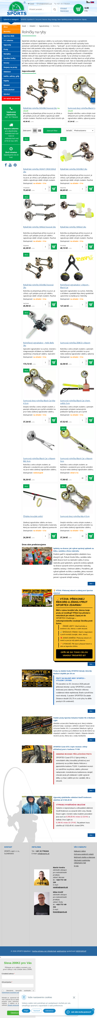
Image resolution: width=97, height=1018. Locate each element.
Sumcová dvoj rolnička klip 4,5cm (75, 516)
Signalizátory (44, 26)
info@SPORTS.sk (45, 3)
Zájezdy (84, 19)
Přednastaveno (80, 130)
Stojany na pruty (10, 67)
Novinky (7, 31)
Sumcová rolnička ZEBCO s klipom (75, 342)
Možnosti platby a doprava (84, 857)
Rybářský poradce (67, 19)
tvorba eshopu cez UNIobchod (44, 951)
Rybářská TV (31, 19)
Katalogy (54, 19)
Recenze (44, 19)
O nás (76, 866)
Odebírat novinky (18, 1013)
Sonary (6, 63)
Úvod (32, 3)
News (59, 19)
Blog (49, 19)
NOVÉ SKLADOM (13, 98)
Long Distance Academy (9, 25)
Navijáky (7, 54)
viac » (91, 583)
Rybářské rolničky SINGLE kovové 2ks (39, 227)
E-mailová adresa (8, 974)
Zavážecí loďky (9, 58)
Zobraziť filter (52, 131)
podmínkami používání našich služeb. (14, 992)
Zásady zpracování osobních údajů (19, 1005)
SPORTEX (23, 19)
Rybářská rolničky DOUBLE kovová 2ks (40, 108)
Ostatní (32, 26)
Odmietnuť (49, 1011)
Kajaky (6, 81)
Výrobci (7, 94)
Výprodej (7, 45)
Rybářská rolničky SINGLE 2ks (73, 227)
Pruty (6, 49)
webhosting (61, 951)
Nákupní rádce (80, 851)
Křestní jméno (6, 982)
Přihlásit (63, 8)
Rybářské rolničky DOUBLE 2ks (73, 169)
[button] (93, 1009)
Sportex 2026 (9, 36)
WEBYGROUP (81, 951)
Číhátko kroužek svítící (33, 516)
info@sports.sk (43, 853)
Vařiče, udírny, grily (11, 76)
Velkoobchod (9, 89)
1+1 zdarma (8, 40)
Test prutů (38, 19)
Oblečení (7, 72)
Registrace (64, 11)
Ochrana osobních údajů (84, 854)
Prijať (26, 1011)
